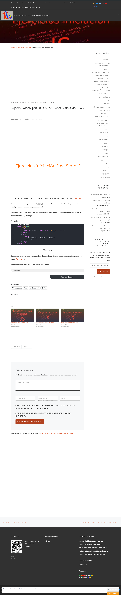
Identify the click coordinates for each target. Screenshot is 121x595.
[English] (85, 575)
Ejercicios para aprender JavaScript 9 (45, 322)
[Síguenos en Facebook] (97, 3)
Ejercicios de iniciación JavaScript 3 (94, 541)
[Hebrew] (81, 577)
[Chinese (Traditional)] (83, 575)
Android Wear (102, 75)
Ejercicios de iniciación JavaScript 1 (20, 322)
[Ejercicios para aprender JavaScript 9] (47, 315)
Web (63, 398)
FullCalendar (104, 94)
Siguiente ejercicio (67, 277)
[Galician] (90, 575)
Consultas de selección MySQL (95, 544)
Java (106, 136)
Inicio (13, 47)
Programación (103, 111)
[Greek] (79, 577)
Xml (106, 164)
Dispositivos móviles (101, 72)
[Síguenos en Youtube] (106, 3)
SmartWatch (102, 78)
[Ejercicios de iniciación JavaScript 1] (22, 315)
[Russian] (88, 577)
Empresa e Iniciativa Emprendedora (101, 83)
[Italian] (83, 577)
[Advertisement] (47, 77)
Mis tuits (47, 541)
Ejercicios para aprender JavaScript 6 (70, 322)
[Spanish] (90, 577)
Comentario (23, 382)
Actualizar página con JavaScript (95, 554)
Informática (27, 47)
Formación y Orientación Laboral (101, 89)
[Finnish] (86, 575)
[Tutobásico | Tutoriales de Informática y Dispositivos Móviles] (7, 14)
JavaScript (79, 198)
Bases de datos (101, 116)
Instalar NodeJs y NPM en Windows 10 (97, 551)
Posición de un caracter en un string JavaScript (101, 227)
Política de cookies (39, 592)
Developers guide (102, 63)
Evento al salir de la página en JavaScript (101, 201)
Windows (106, 174)
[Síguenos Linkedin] (96, 6)
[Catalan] (81, 575)
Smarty (104, 160)
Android (106, 60)
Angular (104, 113)
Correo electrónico (46, 399)
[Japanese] (85, 577)
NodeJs (105, 150)
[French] (88, 575)
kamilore (17, 119)
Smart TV (106, 170)
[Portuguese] (86, 577)
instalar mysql (83, 548)
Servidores (103, 157)
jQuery (105, 69)
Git (106, 129)
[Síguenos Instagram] (94, 6)
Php (106, 153)
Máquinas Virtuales (101, 107)
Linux (107, 100)
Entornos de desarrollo (102, 124)
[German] (92, 575)
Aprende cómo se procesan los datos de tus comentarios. (56, 433)
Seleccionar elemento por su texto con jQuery (101, 210)
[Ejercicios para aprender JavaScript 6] (72, 315)
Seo (108, 167)
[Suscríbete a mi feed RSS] (94, 3)
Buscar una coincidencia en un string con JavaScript (100, 218)
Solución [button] (17, 270)
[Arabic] (79, 575)
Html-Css (104, 133)
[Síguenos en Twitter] (100, 3)
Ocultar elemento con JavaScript (100, 194)
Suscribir (103, 272)
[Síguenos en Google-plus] (103, 3)
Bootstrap (103, 120)
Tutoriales (19, 47)
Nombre (21, 398)
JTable (105, 146)
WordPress (105, 177)
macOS (107, 104)
